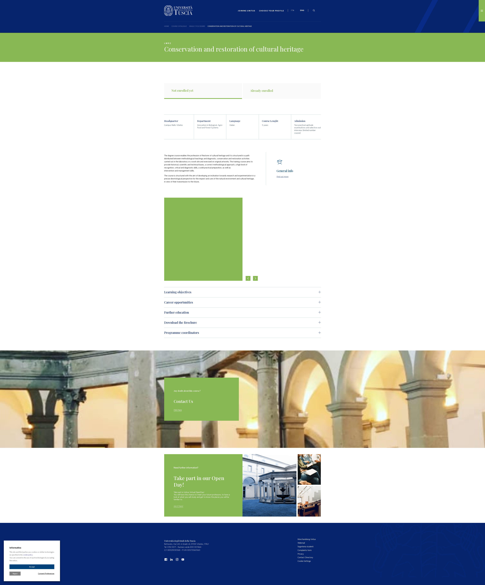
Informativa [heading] (15, 547)
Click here (178, 410)
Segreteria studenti (305, 546)
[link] (303, 11)
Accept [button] (32, 567)
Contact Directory (305, 557)
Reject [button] (15, 573)
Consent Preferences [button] (46, 573)
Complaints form (305, 550)
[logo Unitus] (178, 15)
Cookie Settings (304, 561)
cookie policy (27, 555)
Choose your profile (271, 11)
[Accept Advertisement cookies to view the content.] (242, 239)
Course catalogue (179, 26)
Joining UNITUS (246, 11)
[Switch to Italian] (293, 11)
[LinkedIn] (171, 559)
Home (166, 26)
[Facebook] (165, 559)
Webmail (301, 543)
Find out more (282, 176)
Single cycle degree (197, 26)
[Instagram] (177, 559)
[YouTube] (182, 559)
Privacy (301, 554)
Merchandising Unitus (307, 539)
